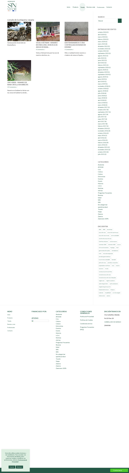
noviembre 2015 (103, 149)
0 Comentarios (40, 49)
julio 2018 (101, 93)
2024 (104, 229)
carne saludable (115, 235)
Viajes (100, 212)
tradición (101, 292)
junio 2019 (101, 79)
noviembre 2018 (103, 86)
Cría (99, 169)
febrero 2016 (102, 142)
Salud (99, 198)
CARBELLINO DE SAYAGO (112, 322)
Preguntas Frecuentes (105, 193)
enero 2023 (101, 44)
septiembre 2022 (103, 53)
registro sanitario (110, 280)
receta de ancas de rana (105, 274)
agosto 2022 (102, 56)
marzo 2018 (101, 102)
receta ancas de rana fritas (105, 271)
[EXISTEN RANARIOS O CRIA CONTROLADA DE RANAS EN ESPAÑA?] (76, 31)
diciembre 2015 (103, 147)
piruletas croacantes (113, 262)
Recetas (100, 195)
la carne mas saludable (104, 259)
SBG (99, 200)
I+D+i (100, 186)
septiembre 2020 (103, 67)
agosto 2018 (102, 91)
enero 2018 (101, 105)
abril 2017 (101, 121)
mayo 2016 (101, 135)
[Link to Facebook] (111, 1)
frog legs (112, 247)
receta (106, 268)
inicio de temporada (108, 253)
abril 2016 (101, 138)
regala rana (101, 280)
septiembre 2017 (103, 112)
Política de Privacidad (87, 316)
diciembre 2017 (103, 107)
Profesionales (11, 327)
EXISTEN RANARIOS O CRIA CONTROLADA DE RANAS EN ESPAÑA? (75, 45)
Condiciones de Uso (86, 323)
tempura (112, 289)
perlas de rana (102, 262)
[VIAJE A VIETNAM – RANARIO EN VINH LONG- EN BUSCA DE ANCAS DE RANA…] (48, 31)
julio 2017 (101, 117)
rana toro (101, 268)
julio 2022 (101, 58)
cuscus (119, 244)
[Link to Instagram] (120, 1)
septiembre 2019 (103, 74)
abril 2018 (101, 100)
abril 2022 (101, 63)
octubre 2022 (102, 51)
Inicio (8, 314)
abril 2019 (101, 81)
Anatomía (101, 165)
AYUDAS (100, 167)
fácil (117, 247)
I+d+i (100, 253)
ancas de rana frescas (112, 232)
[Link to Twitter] (114, 1)
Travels (100, 209)
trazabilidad (108, 292)
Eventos (100, 179)
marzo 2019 (101, 84)
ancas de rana (102, 232)
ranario (117, 265)
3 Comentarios (69, 49)
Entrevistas (101, 176)
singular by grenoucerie (105, 286)
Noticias (100, 188)
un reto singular (116, 292)
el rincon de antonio (104, 247)
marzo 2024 (101, 37)
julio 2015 (101, 154)
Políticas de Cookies (86, 320)
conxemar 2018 (102, 244)
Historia (100, 183)
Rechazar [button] (19, 467)
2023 (100, 229)
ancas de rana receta (104, 235)
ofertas (100, 190)
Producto (10, 318)
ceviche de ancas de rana (105, 238)
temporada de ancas (104, 289)
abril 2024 (101, 34)
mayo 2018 (101, 98)
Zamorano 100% (103, 219)
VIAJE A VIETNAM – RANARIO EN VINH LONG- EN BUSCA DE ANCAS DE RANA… (47, 45)
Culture (100, 174)
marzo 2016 (101, 140)
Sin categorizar (102, 205)
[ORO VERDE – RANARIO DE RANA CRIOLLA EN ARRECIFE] (19, 70)
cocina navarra (113, 241)
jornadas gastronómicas (104, 256)
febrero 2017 (102, 126)
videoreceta (102, 295)
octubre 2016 (102, 133)
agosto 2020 (102, 70)
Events (100, 181)
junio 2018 (101, 95)
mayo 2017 (101, 119)
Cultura (100, 172)
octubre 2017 (102, 109)
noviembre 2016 (103, 131)
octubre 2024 (102, 32)
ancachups (109, 229)
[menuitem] (68, 7)
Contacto (10, 330)
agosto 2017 (102, 114)
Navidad (114, 259)
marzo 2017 (101, 124)
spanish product (103, 207)
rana (113, 265)
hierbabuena (115, 250)
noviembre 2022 (103, 49)
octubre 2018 (102, 88)
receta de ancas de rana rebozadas (107, 277)
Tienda (9, 321)
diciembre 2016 (103, 128)
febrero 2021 (102, 65)
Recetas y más (11, 324)
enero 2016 (101, 145)
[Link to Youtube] (117, 1)
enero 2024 (101, 41)
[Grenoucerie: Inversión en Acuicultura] (19, 31)
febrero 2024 (102, 39)
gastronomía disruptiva (104, 250)
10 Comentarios (11, 87)
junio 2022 (101, 60)
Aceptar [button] (12, 467)
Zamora (100, 214)
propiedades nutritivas (104, 265)
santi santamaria (114, 283)
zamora (108, 295)
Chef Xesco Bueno (103, 241)
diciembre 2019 (103, 72)
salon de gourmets (103, 283)
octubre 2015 (102, 152)
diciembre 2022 (103, 46)
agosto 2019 (102, 77)
